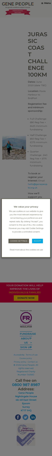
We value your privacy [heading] (26, 206)
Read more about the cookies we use (26, 250)
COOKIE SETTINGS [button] (18, 241)
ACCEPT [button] (37, 241)
